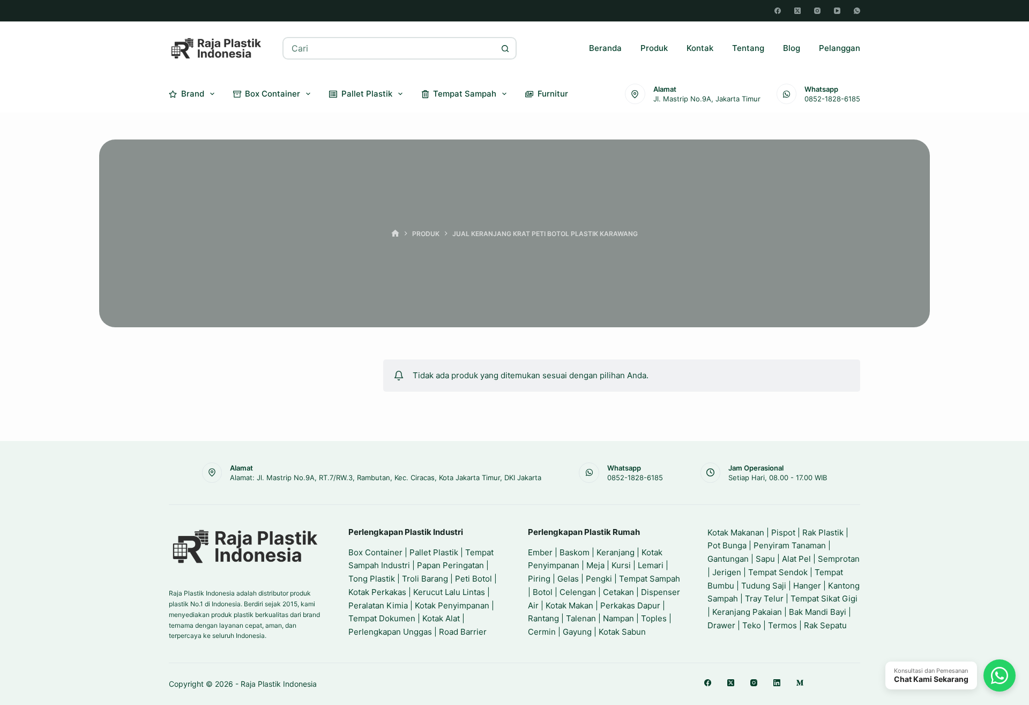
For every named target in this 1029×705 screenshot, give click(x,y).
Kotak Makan (569, 605)
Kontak (700, 48)
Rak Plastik (823, 532)
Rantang (543, 618)
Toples (654, 618)
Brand (192, 94)
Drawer (721, 625)
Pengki (599, 579)
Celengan (578, 592)
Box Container (272, 94)
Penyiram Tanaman (790, 545)
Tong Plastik (371, 579)
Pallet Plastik (366, 94)
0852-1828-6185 (832, 98)
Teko (751, 625)
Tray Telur (764, 598)
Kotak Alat (441, 618)
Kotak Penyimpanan (452, 605)
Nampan (618, 618)
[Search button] (505, 48)
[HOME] (395, 234)
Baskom (575, 552)
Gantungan (728, 559)
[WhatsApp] (857, 11)
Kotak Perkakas (377, 592)
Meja (595, 565)
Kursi (621, 565)
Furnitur (553, 94)
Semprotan (839, 559)
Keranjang (615, 552)
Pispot (783, 532)
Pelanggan (839, 48)
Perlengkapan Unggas (390, 632)
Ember (540, 552)
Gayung (577, 632)
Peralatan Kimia (378, 605)
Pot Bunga (727, 545)
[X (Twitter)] (797, 11)
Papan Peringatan (450, 565)
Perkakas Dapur (630, 605)
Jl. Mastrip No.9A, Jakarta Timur (706, 98)
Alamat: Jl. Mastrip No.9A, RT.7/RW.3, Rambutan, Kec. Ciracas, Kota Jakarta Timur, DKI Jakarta (385, 477)
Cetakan (618, 592)
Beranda (605, 48)
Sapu (765, 559)
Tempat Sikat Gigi (824, 598)
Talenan (581, 618)
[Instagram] (817, 11)
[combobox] (389, 48)
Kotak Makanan (735, 532)
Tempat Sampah (464, 94)
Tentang (748, 48)
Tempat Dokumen (381, 618)
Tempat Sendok (778, 572)
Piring (539, 579)
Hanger (807, 586)
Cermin (542, 632)
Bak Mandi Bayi (817, 612)
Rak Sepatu (825, 625)
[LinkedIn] (776, 682)
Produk (654, 48)
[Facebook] (777, 11)
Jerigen (726, 572)
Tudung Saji (763, 586)
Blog (791, 48)
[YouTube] (837, 11)
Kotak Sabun (622, 632)
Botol (543, 592)
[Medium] (799, 682)
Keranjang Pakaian (747, 612)
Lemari (650, 565)
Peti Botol (473, 579)
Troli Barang (425, 579)
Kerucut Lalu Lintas (449, 592)
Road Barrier (463, 632)
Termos (782, 625)
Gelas (568, 579)
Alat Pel (796, 559)
